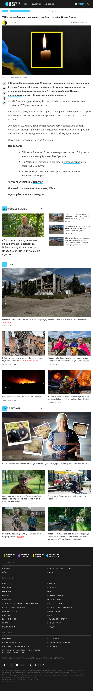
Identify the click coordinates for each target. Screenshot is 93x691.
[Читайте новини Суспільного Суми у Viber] (23, 665)
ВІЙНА (5, 11)
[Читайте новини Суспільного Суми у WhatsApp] (36, 665)
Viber (52, 188)
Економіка (7, 591)
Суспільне (12, 23)
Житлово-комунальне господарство (20, 603)
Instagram (39, 194)
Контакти (6, 638)
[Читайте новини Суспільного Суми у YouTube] (17, 665)
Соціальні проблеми (57, 619)
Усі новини (50, 4)
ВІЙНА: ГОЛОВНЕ (35, 4)
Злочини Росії (9, 619)
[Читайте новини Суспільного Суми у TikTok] (42, 665)
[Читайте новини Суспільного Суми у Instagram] (11, 665)
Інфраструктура (54, 603)
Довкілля (6, 599)
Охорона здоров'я (56, 599)
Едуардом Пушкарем (33, 175)
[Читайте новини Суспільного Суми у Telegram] (30, 665)
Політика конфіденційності (15, 646)
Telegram (38, 181)
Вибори (5, 595)
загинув (57, 152)
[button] (4, 84)
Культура (51, 588)
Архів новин (53, 638)
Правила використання (58, 642)
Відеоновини (8, 627)
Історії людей (49, 11)
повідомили (15, 94)
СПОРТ (50, 572)
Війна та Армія (37, 11)
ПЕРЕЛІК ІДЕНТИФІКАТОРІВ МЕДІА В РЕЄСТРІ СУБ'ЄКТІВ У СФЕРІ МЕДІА (21, 651)
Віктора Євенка (72, 161)
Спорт (5, 623)
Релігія (50, 615)
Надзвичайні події (56, 595)
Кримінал (6, 588)
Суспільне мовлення (12, 642)
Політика (6, 615)
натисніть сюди (34, 679)
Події (4, 584)
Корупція (51, 584)
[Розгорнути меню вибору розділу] (25, 4)
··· (67, 3)
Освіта (50, 591)
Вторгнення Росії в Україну (20, 11)
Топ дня (51, 627)
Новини (6, 568)
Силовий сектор (10, 611)
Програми (52, 646)
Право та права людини (13, 607)
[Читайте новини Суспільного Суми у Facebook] (4, 665)
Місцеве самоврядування (59, 607)
